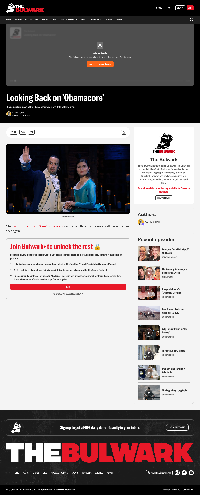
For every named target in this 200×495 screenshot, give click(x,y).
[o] (149, 253)
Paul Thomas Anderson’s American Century (173, 310)
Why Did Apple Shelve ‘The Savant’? (174, 330)
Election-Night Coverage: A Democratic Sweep (175, 271)
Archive (108, 19)
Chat (54, 19)
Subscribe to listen (100, 64)
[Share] (123, 132)
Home (8, 19)
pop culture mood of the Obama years (37, 226)
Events (84, 19)
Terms (174, 489)
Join (68, 286)
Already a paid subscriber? (68, 294)
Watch (18, 19)
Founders (96, 19)
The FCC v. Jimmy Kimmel (174, 350)
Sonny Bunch (18, 112)
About (119, 19)
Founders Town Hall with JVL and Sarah (176, 251)
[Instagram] (177, 472)
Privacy (166, 489)
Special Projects (68, 19)
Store (159, 7)
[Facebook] (184, 472)
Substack (71, 489)
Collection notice (186, 489)
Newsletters (31, 19)
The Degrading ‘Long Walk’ (174, 390)
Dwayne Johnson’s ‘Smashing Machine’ (171, 291)
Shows (45, 19)
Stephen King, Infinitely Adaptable (173, 370)
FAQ (168, 7)
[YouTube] (191, 472)
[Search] (192, 19)
